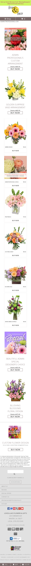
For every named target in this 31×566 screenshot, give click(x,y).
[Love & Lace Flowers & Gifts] (15, 14)
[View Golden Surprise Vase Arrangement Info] (15, 88)
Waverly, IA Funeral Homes (8, 554)
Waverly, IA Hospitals (24, 554)
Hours (26, 564)
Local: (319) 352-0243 (15, 521)
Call (6, 564)
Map (16, 564)
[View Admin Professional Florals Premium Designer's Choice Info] (15, 167)
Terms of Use (27, 560)
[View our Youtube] (22, 509)
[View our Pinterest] (14, 509)
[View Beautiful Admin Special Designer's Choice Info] (15, 343)
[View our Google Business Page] (11, 509)
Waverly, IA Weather (7, 557)
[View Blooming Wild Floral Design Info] (15, 272)
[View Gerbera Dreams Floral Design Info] (15, 132)
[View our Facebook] (9, 509)
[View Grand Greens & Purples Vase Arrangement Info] (15, 307)
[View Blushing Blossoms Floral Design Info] (15, 389)
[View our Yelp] (19, 509)
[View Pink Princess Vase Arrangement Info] (15, 202)
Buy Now (15, 69)
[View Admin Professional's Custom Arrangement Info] (15, 39)
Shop (9, 18)
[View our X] (17, 509)
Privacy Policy (4, 560)
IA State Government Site (22, 557)
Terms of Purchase (16, 560)
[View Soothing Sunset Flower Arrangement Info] (15, 237)
